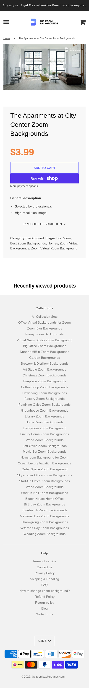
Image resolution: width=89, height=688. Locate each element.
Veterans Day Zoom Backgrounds (44, 528)
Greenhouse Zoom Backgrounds (44, 410)
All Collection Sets (45, 316)
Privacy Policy (45, 573)
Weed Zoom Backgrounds (44, 440)
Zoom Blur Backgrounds (44, 328)
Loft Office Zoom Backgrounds (45, 446)
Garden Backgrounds (44, 357)
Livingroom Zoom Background (44, 428)
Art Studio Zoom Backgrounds (44, 369)
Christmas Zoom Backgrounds (44, 375)
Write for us (44, 614)
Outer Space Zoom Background (45, 469)
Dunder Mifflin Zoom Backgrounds (44, 352)
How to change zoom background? (44, 591)
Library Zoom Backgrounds (44, 416)
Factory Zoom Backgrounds (44, 398)
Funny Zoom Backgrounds (44, 334)
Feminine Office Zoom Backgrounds (44, 404)
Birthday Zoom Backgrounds (44, 504)
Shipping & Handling (44, 579)
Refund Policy (45, 596)
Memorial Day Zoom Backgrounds (44, 516)
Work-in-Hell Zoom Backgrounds (44, 493)
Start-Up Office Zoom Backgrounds (44, 481)
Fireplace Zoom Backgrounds (44, 381)
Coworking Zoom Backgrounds (44, 393)
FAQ (44, 585)
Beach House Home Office (44, 498)
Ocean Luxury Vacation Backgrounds (44, 463)
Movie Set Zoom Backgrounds (44, 451)
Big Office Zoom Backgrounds (44, 346)
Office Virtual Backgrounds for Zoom (44, 322)
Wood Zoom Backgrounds (44, 487)
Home (6, 38)
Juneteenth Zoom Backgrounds (44, 510)
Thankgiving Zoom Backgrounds (44, 522)
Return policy (44, 602)
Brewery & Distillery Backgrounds (44, 363)
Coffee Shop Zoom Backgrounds (44, 387)
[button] (44, 641)
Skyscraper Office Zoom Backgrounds (44, 475)
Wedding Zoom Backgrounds (44, 534)
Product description (43, 224)
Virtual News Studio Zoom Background (44, 340)
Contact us (44, 567)
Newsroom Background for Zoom (44, 457)
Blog (44, 608)
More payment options (24, 186)
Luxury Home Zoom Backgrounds (44, 434)
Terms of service (44, 561)
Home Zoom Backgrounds (44, 422)
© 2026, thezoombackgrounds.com (43, 676)
